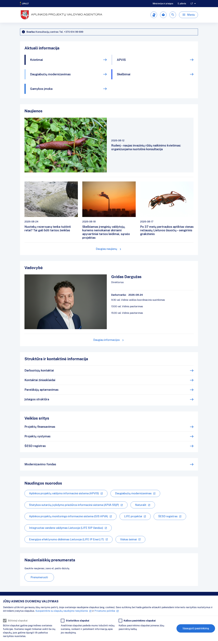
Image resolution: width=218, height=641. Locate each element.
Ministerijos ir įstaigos (163, 3)
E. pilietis (182, 3)
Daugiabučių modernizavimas (50, 74)
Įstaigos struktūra (36, 399)
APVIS (121, 60)
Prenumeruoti (39, 577)
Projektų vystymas (37, 436)
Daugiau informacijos (106, 339)
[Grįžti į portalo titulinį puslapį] (24, 3)
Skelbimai (123, 74)
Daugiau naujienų (106, 248)
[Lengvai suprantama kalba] (163, 15)
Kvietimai (36, 60)
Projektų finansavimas (39, 426)
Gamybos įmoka (41, 89)
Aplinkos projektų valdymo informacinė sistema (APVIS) (64, 493)
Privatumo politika (104, 610)
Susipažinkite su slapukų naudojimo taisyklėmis (61, 610)
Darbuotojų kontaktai (39, 370)
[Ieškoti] (173, 15)
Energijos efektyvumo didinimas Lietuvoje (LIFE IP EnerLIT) (66, 539)
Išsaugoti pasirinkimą (196, 628)
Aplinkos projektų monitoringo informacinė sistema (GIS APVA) (68, 516)
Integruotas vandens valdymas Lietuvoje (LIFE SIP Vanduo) (66, 527)
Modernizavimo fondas (40, 464)
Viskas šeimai (128, 539)
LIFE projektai (133, 516)
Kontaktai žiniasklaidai (39, 380)
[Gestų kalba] (154, 15)
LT (192, 3)
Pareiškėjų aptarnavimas (41, 389)
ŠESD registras (35, 446)
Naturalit (140, 504)
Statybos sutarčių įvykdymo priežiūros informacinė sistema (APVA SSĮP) (74, 504)
